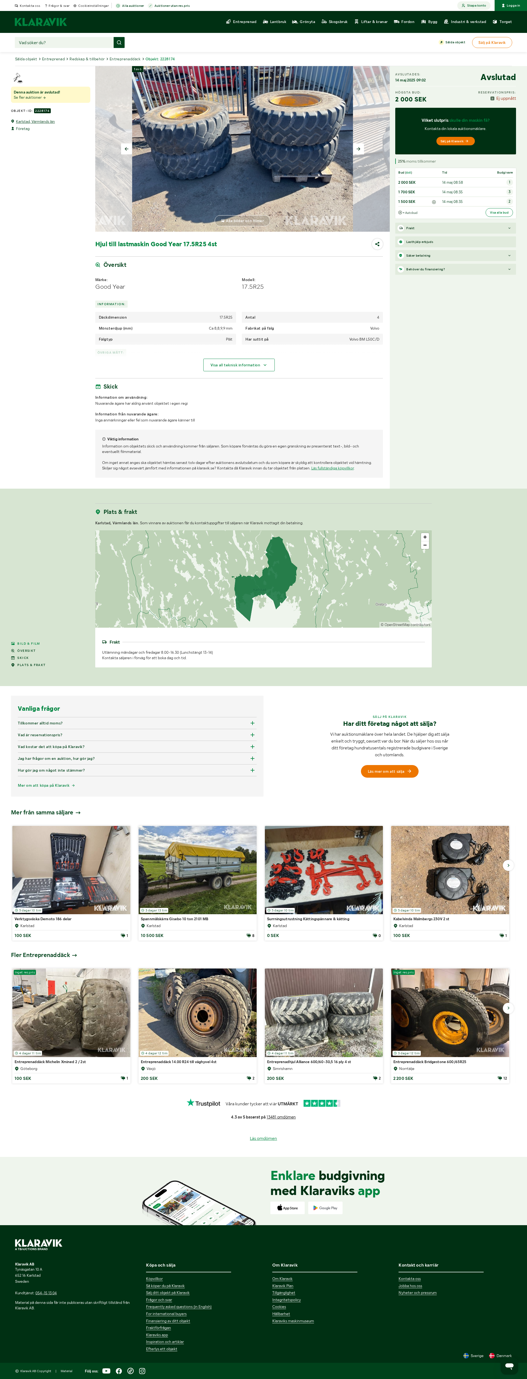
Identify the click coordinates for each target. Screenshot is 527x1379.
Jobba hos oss (410, 1286)
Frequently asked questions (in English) (179, 1306)
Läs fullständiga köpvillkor (332, 468)
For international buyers (166, 1314)
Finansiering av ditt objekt (168, 1321)
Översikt (26, 651)
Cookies (279, 1306)
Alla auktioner (133, 6)
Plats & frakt (31, 665)
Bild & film (28, 643)
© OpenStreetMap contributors (405, 625)
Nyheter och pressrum (418, 1292)
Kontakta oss (30, 6)
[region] (263, 579)
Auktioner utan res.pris (172, 6)
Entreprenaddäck (125, 59)
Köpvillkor (154, 1278)
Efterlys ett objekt (161, 1349)
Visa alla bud (499, 212)
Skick (23, 658)
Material (66, 1371)
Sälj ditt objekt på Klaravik (168, 1292)
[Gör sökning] (119, 42)
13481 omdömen (281, 1117)
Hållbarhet (281, 1314)
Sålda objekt (455, 42)
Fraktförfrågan (158, 1328)
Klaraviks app (157, 1335)
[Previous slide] (126, 148)
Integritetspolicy (286, 1300)
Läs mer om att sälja (386, 771)
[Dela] (377, 244)
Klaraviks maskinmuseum (293, 1321)
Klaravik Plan (282, 1286)
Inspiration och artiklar (165, 1342)
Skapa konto (476, 5)
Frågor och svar (159, 1300)
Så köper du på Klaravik (165, 1286)
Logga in (513, 5)
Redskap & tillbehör (87, 59)
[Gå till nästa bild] (508, 865)
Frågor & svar (59, 6)
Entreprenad (53, 59)
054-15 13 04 (46, 1293)
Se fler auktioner (28, 97)
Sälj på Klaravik (452, 141)
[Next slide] (358, 148)
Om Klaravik (282, 1278)
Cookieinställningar (93, 6)
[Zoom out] (425, 545)
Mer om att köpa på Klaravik (43, 785)
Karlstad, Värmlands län (35, 121)
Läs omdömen (263, 1138)
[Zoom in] (425, 537)
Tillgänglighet (283, 1292)
